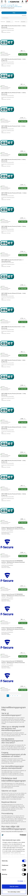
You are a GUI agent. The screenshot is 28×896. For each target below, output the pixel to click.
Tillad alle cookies (14, 886)
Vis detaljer (20, 881)
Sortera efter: (3, 21)
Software (16, 5)
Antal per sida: (17, 21)
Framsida (2, 5)
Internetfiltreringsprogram (17, 6)
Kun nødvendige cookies (14, 891)
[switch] (24, 865)
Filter (14, 12)
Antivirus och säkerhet (7, 6)
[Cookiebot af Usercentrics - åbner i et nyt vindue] (20, 835)
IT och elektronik (9, 5)
